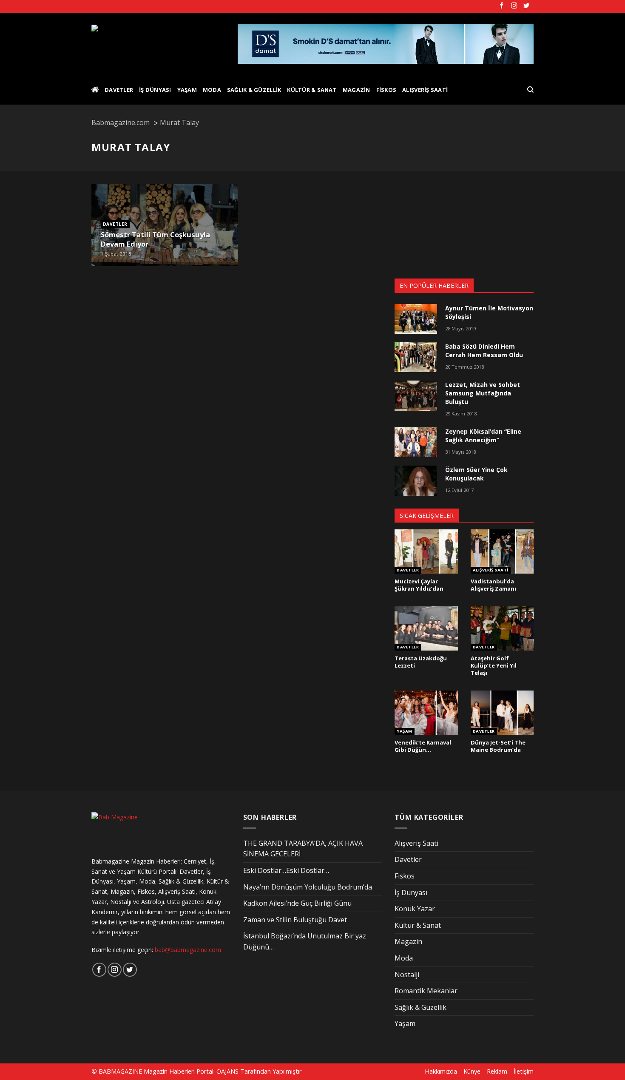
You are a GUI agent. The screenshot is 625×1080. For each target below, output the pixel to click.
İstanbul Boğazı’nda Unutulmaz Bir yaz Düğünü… (304, 941)
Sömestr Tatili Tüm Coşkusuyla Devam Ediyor (155, 239)
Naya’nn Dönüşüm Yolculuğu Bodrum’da (307, 887)
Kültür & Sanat (312, 90)
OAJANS (227, 1071)
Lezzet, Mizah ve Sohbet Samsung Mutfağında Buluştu (482, 393)
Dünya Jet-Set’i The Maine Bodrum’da (498, 746)
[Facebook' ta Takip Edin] (502, 6)
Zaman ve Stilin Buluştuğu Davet (295, 919)
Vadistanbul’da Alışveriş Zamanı (493, 585)
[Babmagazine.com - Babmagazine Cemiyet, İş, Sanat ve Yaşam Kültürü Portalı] (157, 44)
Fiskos (386, 90)
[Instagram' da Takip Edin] (514, 6)
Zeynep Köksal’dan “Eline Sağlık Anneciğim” (483, 435)
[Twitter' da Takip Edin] (526, 6)
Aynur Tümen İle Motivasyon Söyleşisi (489, 312)
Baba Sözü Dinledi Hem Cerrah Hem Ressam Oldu (484, 350)
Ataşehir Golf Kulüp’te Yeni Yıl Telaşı (494, 665)
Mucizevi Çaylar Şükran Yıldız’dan (419, 585)
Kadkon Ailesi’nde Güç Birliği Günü (297, 903)
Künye (471, 1071)
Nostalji (407, 974)
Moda (212, 90)
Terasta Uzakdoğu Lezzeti (421, 662)
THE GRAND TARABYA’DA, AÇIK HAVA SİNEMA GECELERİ (303, 848)
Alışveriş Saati (425, 90)
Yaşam (187, 90)
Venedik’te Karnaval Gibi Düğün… (423, 746)
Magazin (356, 90)
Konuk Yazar (415, 908)
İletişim (524, 1071)
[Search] (530, 90)
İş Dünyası (155, 90)
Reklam (497, 1071)
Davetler (119, 90)
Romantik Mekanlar (426, 990)
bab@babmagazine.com (188, 950)
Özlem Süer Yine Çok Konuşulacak (476, 474)
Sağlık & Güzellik (254, 90)
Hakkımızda (441, 1071)
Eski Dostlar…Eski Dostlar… (286, 870)
